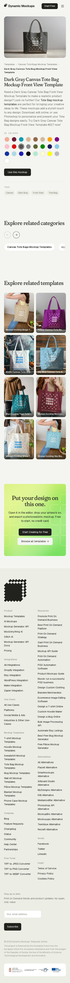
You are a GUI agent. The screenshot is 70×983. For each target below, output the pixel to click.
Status (7, 834)
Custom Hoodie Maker (50, 711)
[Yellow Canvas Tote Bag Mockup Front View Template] (50, 154)
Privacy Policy (46, 873)
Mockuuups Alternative (50, 819)
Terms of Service (47, 868)
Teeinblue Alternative (49, 824)
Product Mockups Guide (51, 673)
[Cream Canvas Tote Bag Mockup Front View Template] (43, 154)
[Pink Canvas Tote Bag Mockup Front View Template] (7, 146)
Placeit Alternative (47, 767)
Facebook (43, 843)
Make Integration (13, 685)
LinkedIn (42, 854)
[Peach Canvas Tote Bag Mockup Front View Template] (7, 139)
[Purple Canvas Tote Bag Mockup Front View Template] (57, 139)
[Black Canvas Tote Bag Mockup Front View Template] (28, 154)
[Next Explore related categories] (16, 234)
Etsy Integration (12, 675)
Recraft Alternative (48, 829)
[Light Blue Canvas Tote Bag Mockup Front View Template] (14, 154)
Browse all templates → (35, 541)
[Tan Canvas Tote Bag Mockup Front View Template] (28, 139)
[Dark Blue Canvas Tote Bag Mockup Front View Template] (7, 154)
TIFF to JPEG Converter (17, 863)
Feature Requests (13, 823)
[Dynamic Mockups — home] (19, 6)
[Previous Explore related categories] (7, 234)
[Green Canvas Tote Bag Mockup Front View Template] (43, 146)
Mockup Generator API (16, 626)
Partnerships (11, 849)
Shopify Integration (14, 670)
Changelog (10, 828)
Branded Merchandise (49, 692)
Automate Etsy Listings (50, 730)
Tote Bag (53, 192)
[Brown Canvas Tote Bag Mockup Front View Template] (35, 139)
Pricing (8, 650)
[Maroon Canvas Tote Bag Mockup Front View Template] (14, 139)
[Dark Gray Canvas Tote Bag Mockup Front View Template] (21, 146)
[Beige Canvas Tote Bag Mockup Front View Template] (43, 139)
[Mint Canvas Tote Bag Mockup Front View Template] (35, 154)
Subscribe (12, 926)
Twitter (41, 848)
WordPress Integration (16, 680)
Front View (38, 192)
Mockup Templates (14, 616)
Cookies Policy (46, 878)
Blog (6, 818)
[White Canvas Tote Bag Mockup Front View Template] (7, 161)
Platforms (9, 710)
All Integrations (12, 664)
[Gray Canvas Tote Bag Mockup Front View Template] (28, 146)
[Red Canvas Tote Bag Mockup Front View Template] (14, 146)
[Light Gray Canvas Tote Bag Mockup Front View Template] (57, 154)
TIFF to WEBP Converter (17, 874)
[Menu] (62, 6)
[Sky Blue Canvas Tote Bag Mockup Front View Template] (57, 146)
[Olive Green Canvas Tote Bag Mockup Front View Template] (35, 146)
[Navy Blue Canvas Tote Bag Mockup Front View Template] (50, 146)
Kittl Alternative (46, 795)
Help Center (10, 844)
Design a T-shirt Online (50, 706)
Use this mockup (17, 172)
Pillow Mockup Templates (18, 786)
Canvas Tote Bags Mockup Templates (37, 64)
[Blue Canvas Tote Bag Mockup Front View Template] (21, 154)
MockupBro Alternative (50, 814)
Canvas (9, 192)
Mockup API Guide (48, 651)
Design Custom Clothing (51, 687)
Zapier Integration (13, 690)
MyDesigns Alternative (50, 790)
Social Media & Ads (14, 715)
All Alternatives (46, 762)
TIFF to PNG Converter (16, 868)
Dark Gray (23, 192)
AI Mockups (10, 621)
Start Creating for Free (35, 532)
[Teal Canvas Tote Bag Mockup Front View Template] (21, 139)
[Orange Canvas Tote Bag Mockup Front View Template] (50, 139)
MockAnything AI (13, 631)
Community (10, 839)
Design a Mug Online (49, 716)
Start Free (49, 6)
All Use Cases (11, 704)
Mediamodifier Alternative (51, 800)
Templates (9, 64)
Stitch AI (8, 636)
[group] (35, 247)
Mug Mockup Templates (17, 773)
